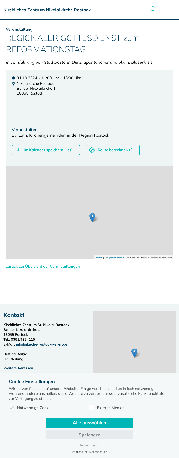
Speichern (89, 435)
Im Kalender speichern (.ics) (48, 150)
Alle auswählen (89, 422)
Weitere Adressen (18, 368)
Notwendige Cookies (35, 407)
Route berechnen (113, 150)
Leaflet (99, 257)
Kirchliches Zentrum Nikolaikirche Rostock (47, 10)
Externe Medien (111, 407)
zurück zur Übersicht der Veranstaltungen (43, 266)
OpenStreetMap (116, 257)
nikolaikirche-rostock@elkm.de (41, 344)
